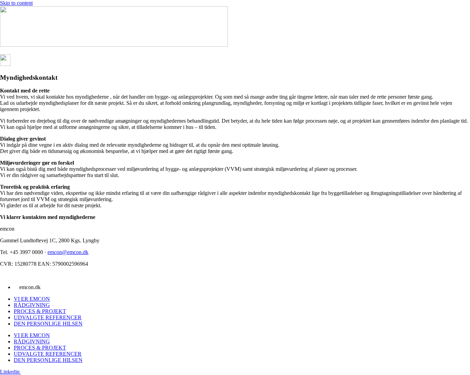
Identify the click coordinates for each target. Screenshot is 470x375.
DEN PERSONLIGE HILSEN (48, 324)
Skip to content (16, 3)
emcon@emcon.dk (67, 252)
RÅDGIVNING (32, 305)
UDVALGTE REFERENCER (48, 317)
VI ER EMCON (32, 299)
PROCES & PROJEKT (40, 311)
